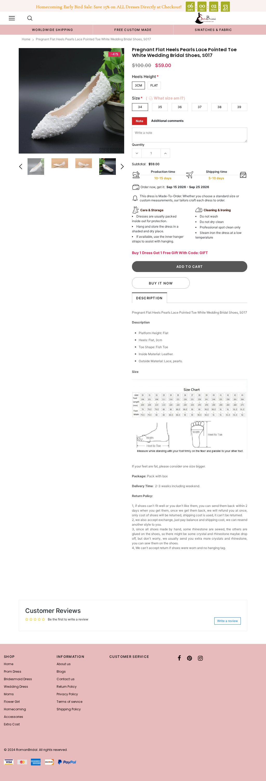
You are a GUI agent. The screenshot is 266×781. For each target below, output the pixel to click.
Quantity (138, 145)
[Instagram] (200, 658)
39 (239, 107)
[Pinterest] (189, 658)
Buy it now (161, 283)
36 (180, 107)
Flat (154, 85)
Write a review (227, 621)
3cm (138, 85)
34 (140, 107)
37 (200, 107)
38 (219, 107)
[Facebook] (179, 658)
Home (26, 39)
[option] (52, 30)
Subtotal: (139, 164)
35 (160, 107)
